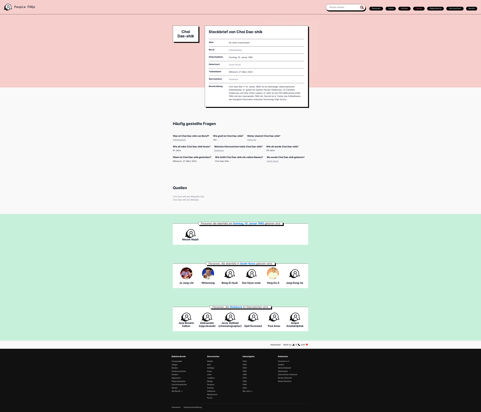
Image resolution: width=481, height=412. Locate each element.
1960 (245, 371)
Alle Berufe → (177, 391)
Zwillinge (210, 368)
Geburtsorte (435, 8)
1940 (245, 361)
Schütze (210, 388)
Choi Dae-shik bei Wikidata (186, 199)
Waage (210, 381)
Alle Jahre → (248, 391)
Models (174, 388)
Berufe (472, 8)
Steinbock (233, 79)
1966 (245, 374)
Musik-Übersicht (284, 381)
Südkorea (251, 139)
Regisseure (176, 378)
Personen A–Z (283, 361)
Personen (376, 8)
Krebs (209, 371)
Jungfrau (210, 378)
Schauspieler (177, 361)
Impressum (275, 344)
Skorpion (210, 384)
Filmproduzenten (178, 381)
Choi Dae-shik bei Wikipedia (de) (188, 196)
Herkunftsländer (284, 368)
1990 (245, 384)
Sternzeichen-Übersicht (287, 374)
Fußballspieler (235, 50)
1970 (245, 378)
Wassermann (212, 394)
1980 (245, 381)
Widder (210, 361)
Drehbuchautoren (179, 371)
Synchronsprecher (179, 384)
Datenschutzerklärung (193, 407)
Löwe (209, 374)
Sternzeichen (455, 8)
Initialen (404, 8)
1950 (245, 365)
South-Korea (272, 161)
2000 (245, 388)
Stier (209, 365)
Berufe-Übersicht (285, 378)
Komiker (175, 374)
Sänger (174, 365)
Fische (209, 398)
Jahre (390, 8)
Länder (419, 8)
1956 (245, 368)
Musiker (175, 368)
